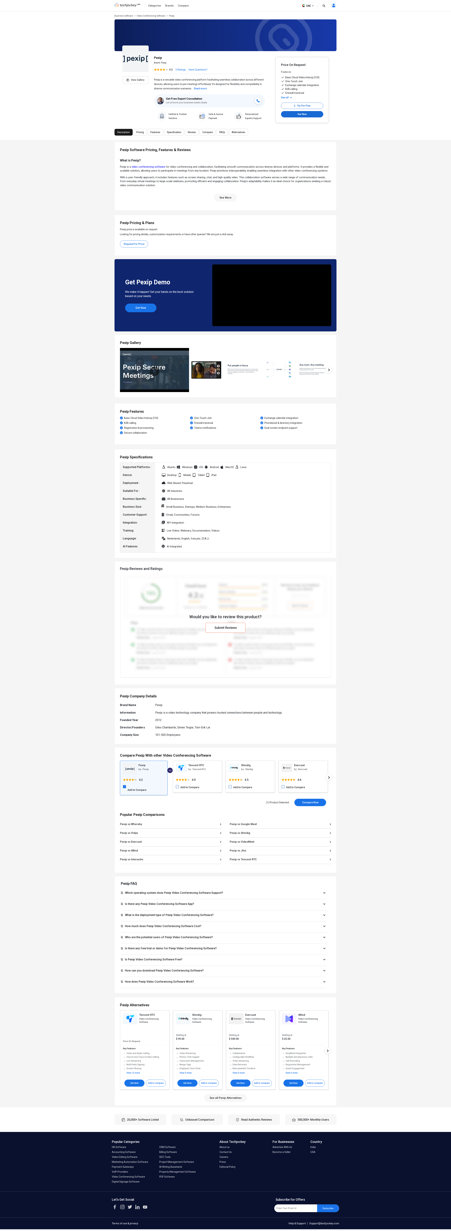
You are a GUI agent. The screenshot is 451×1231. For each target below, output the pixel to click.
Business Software (124, 16)
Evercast (299, 765)
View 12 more (133, 1073)
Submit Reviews (225, 627)
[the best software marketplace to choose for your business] (127, 6)
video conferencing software (148, 166)
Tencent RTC (196, 765)
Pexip (163, 62)
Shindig (246, 765)
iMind (301, 1014)
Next (328, 370)
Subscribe (327, 1208)
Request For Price (134, 244)
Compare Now (310, 802)
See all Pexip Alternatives (226, 1097)
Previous (119, 370)
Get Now (302, 114)
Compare (183, 5)
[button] (223, 893)
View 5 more (186, 1073)
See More (225, 197)
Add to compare (156, 1083)
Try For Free (303, 105)
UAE (308, 5)
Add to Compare (137, 790)
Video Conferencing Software (151, 16)
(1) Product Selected (277, 802)
